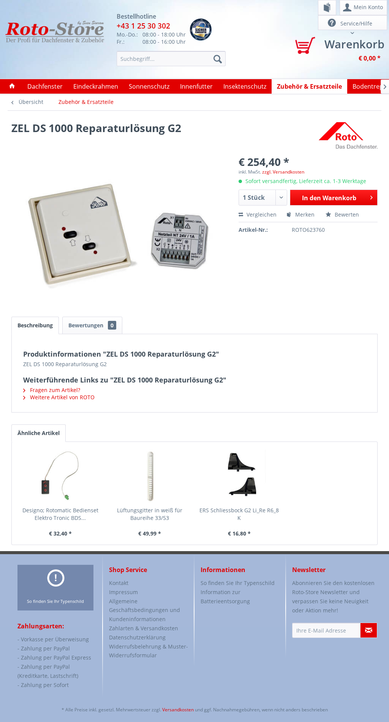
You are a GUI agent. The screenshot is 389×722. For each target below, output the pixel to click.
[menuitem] (327, 7)
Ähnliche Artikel (38, 433)
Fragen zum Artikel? (54, 390)
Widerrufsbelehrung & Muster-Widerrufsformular (148, 651)
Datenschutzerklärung (137, 637)
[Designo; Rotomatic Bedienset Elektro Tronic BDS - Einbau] (60, 476)
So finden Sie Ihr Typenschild (55, 601)
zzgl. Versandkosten (283, 172)
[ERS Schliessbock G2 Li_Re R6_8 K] (239, 476)
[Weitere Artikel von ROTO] (348, 135)
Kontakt (118, 583)
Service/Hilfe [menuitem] (355, 23)
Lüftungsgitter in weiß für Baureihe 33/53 (149, 514)
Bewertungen (91, 325)
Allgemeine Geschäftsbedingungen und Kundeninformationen (144, 610)
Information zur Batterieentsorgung (225, 596)
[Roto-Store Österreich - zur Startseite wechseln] (54, 42)
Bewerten (346, 214)
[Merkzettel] (327, 7)
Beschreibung (35, 325)
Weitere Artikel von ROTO (61, 397)
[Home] (12, 86)
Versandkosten (178, 709)
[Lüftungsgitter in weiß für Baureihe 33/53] (150, 476)
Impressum (123, 592)
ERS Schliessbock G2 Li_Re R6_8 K (239, 514)
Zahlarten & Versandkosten (143, 628)
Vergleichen (261, 214)
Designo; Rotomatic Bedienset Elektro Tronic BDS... (60, 514)
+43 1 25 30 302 (143, 26)
